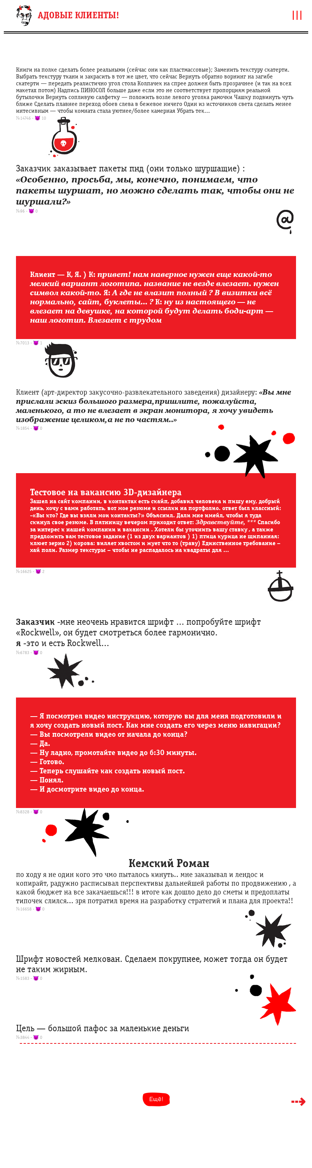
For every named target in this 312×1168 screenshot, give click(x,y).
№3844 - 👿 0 (29, 1037)
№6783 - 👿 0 (29, 652)
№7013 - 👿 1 (29, 343)
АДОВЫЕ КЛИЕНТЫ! (78, 15)
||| (297, 14)
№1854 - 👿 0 (29, 428)
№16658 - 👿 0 (30, 909)
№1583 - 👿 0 (29, 978)
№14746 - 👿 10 (31, 118)
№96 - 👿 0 (27, 211)
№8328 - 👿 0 (29, 811)
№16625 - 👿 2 (30, 571)
